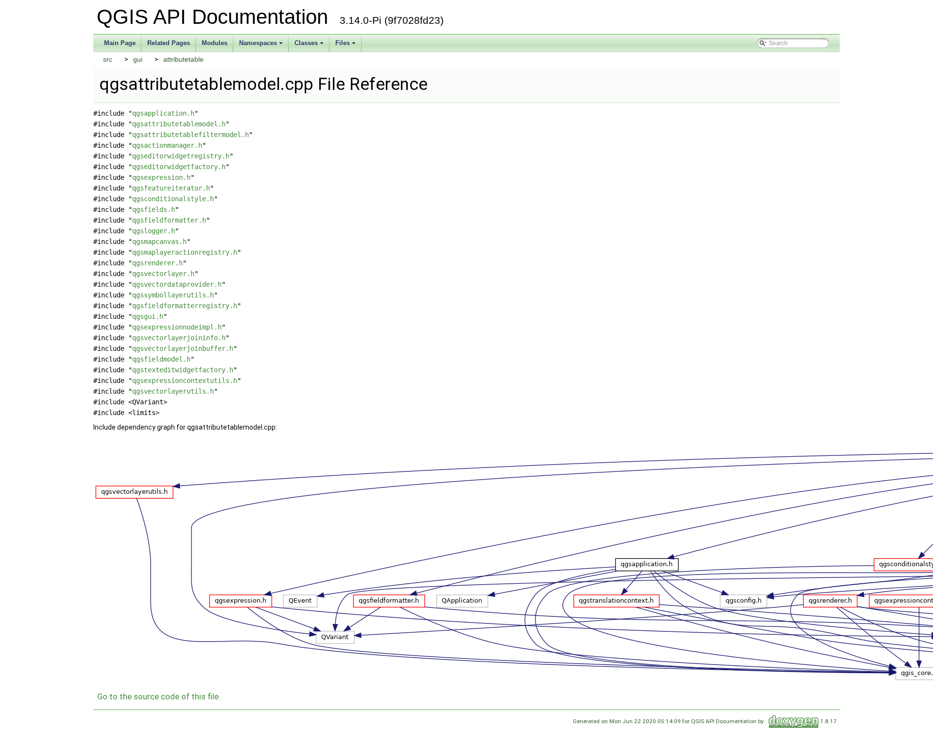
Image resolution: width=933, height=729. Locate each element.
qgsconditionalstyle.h (173, 199)
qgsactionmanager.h (167, 145)
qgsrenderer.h (157, 263)
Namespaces (258, 43)
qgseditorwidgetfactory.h (178, 167)
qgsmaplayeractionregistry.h (184, 252)
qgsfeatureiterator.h (171, 188)
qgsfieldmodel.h (161, 359)
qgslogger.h (153, 231)
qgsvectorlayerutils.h (173, 391)
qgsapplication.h (163, 113)
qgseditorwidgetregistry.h (180, 156)
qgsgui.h (147, 316)
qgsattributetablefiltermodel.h (190, 135)
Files (342, 43)
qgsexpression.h (161, 177)
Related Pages (168, 43)
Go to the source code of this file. (159, 696)
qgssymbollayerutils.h (173, 295)
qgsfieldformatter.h (169, 220)
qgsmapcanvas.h (159, 241)
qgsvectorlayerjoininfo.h (178, 338)
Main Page (120, 43)
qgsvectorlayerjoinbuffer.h (182, 348)
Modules (214, 43)
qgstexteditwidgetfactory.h (182, 370)
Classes (306, 43)
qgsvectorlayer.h (163, 274)
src (107, 59)
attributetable (183, 59)
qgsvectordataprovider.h (177, 284)
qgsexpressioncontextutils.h (184, 380)
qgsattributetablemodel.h (178, 124)
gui (137, 59)
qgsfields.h (153, 209)
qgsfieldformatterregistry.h (184, 306)
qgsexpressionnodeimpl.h (177, 327)
